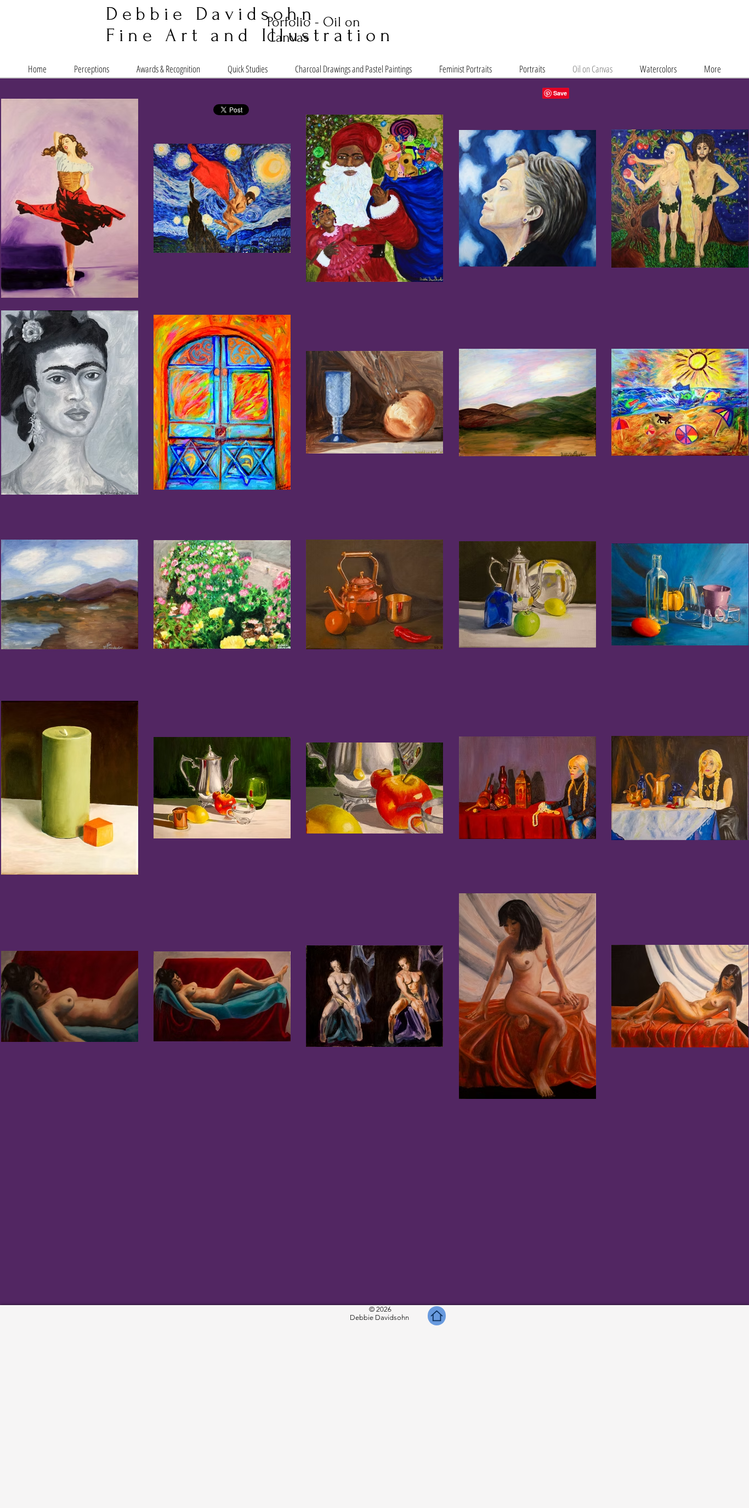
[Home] (437, 1315)
